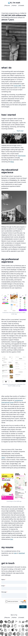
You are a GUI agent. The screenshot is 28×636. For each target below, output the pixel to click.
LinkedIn (21, 5)
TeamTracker (21, 155)
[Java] (21, 630)
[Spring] (13, 626)
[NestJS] (7, 622)
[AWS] (25, 634)
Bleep (12, 162)
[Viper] (10, 626)
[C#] (6, 626)
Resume (7, 5)
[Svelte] (8, 634)
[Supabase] (17, 630)
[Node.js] (20, 634)
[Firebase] (7, 630)
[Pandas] (14, 622)
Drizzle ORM (17, 85)
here (11, 539)
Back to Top (14, 615)
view (15, 553)
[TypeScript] (3, 626)
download (22, 553)
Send (23, 607)
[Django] (12, 634)
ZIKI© (3, 457)
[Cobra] (24, 630)
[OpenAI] (16, 634)
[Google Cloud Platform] (21, 622)
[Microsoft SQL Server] (17, 622)
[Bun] (20, 626)
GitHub (15, 5)
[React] (10, 630)
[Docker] (24, 622)
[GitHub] (10, 622)
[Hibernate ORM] (2, 630)
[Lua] (14, 630)
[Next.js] (2, 622)
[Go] (17, 626)
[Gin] (4, 634)
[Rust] (25, 626)
